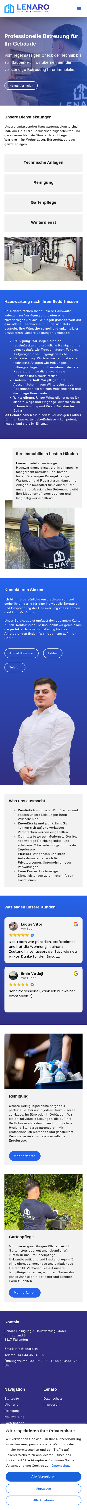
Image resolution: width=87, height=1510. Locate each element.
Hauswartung (14, 1416)
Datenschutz (61, 1465)
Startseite (11, 1398)
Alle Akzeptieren (43, 1476)
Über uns (11, 1404)
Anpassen (43, 1488)
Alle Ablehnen (43, 1500)
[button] (79, 8)
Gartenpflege (14, 1423)
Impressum (52, 1404)
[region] (43, 1467)
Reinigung (12, 1410)
